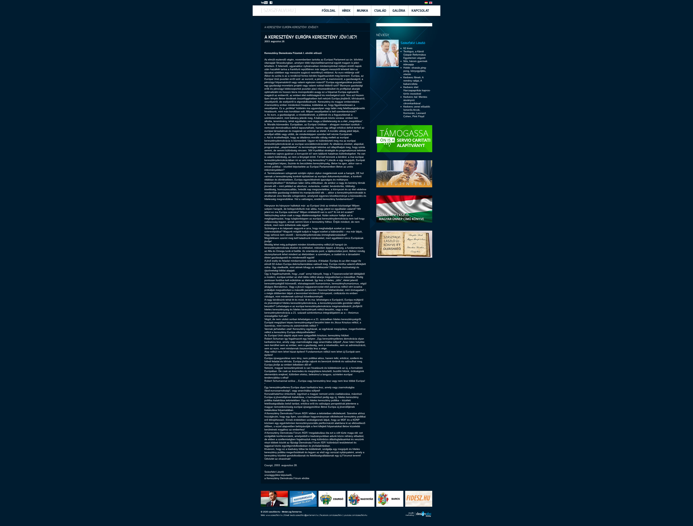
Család (380, 10)
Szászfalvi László (413, 43)
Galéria (399, 10)
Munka (362, 10)
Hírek (346, 10)
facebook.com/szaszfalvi (331, 515)
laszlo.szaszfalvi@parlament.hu (304, 515)
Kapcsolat (420, 10)
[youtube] (265, 3)
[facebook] (271, 3)
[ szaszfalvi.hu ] (278, 10)
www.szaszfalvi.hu (274, 515)
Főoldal (329, 10)
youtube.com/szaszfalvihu (355, 515)
